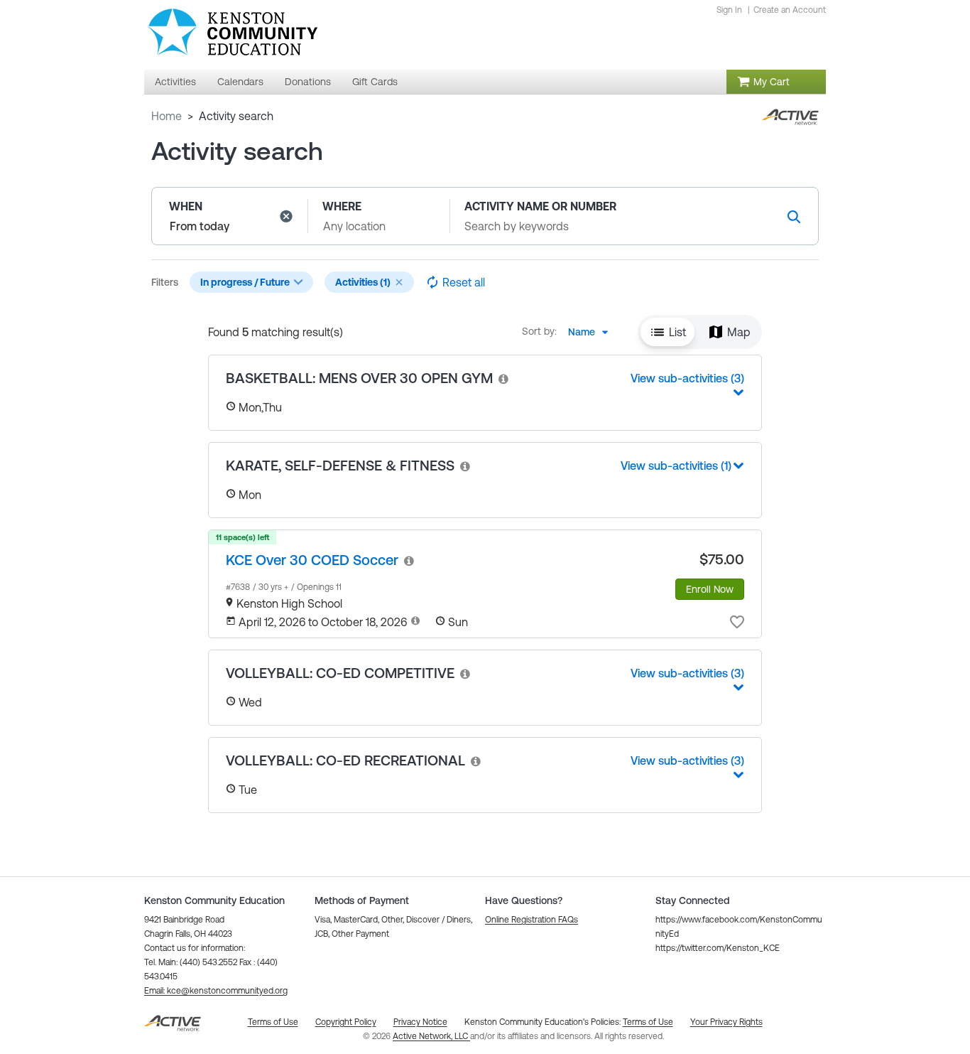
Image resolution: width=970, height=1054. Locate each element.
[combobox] (592, 332)
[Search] (794, 216)
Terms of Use (648, 1022)
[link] (504, 378)
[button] (286, 216)
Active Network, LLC (431, 1036)
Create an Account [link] (789, 10)
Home (166, 115)
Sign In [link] (729, 10)
